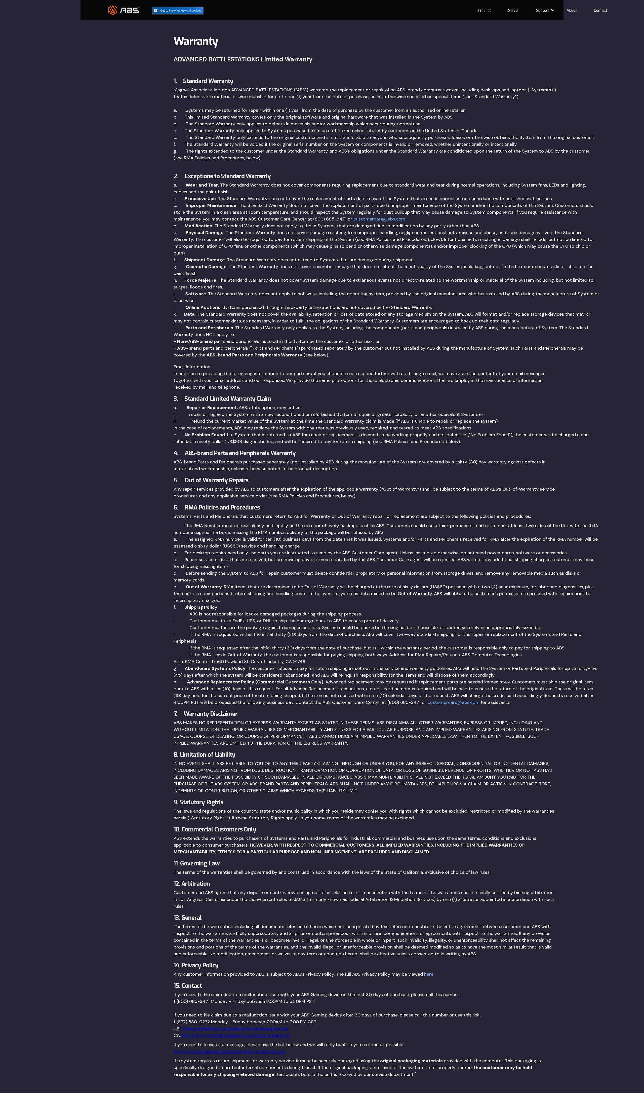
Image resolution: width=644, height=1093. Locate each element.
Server (513, 10)
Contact (600, 10)
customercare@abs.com (379, 219)
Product (484, 10)
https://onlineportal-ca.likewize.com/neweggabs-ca (235, 1035)
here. (429, 974)
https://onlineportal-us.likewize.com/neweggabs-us (234, 1029)
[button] (543, 10)
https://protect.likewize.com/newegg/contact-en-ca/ (229, 1051)
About (572, 10)
